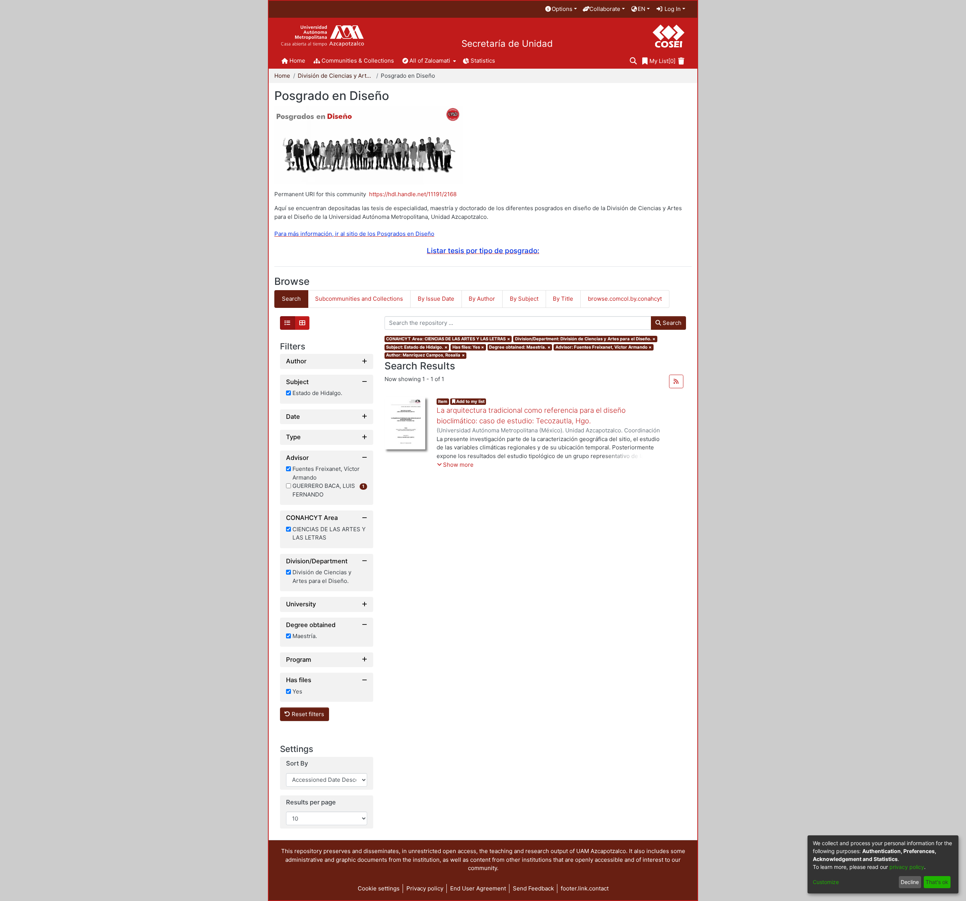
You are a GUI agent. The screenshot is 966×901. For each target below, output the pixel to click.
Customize (826, 882)
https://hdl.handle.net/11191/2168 (413, 194)
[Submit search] (633, 61)
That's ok (937, 882)
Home (282, 75)
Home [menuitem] (297, 60)
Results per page (311, 802)
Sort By (297, 763)
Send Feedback (533, 888)
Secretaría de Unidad (507, 43)
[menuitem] (561, 9)
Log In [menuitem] (672, 8)
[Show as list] (287, 323)
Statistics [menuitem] (483, 60)
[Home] (322, 36)
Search (671, 322)
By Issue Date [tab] (436, 298)
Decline (910, 882)
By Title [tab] (563, 298)
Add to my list (470, 401)
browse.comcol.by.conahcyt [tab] (625, 298)
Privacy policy (424, 888)
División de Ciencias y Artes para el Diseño (335, 75)
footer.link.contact (585, 888)
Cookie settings (379, 888)
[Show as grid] (302, 323)
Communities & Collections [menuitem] (357, 60)
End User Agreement (478, 888)
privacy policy (906, 867)
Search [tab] (291, 298)
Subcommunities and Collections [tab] (359, 298)
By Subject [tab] (524, 298)
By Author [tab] (482, 298)
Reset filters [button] (307, 714)
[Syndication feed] (676, 381)
